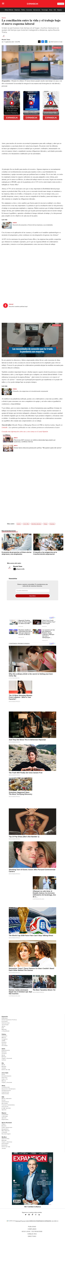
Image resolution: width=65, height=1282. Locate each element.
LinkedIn (4, 427)
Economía (29, 10)
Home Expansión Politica (9, 1019)
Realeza (4, 1052)
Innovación (5, 1106)
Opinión (4, 18)
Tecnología (44, 10)
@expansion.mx (32, 1214)
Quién (3, 1048)
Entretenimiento (6, 1076)
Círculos (4, 1053)
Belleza (4, 1056)
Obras (50, 10)
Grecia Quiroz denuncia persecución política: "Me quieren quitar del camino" (38, 448)
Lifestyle (4, 1132)
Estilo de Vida (6, 1146)
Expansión (5, 1016)
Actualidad (5, 1114)
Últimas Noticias (9, 10)
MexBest (4, 1137)
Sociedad (4, 1045)
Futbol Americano (7, 1127)
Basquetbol (5, 1129)
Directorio (32, 1236)
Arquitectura (5, 1092)
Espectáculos (6, 1050)
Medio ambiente (7, 1098)
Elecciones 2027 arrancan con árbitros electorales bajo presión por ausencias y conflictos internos (35, 441)
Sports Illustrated (7, 1122)
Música (4, 1080)
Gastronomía (5, 1138)
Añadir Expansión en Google (56, 41)
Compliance (32, 1229)
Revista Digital (60, 3)
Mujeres (59, 10)
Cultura (4, 1060)
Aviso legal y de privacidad (32, 1231)
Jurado (4, 1148)
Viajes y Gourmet (7, 1058)
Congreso (5, 1039)
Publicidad (32, 1226)
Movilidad (5, 1103)
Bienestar (5, 1145)
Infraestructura (6, 1090)
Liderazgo (5, 1116)
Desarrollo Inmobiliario (9, 1089)
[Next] (61, 541)
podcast (11, 304)
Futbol (4, 1124)
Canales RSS (32, 1234)
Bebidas (4, 1140)
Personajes (5, 1143)
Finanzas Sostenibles (8, 1105)
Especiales (5, 1119)
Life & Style (5, 1073)
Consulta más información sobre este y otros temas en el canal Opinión (25, 431)
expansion (40, 1214)
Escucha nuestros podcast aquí (18, 306)
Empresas (17, 10)
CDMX (3, 1040)
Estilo (3, 1074)
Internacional (36, 10)
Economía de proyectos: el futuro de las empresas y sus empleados (33, 225)
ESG (55, 10)
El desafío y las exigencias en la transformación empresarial (30, 391)
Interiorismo (5, 1093)
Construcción (6, 1087)
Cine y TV (5, 1079)
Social (3, 1100)
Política (23, 10)
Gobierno (4, 1035)
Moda (3, 1055)
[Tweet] (39, 41)
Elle (3, 1063)
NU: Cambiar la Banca (32, 1207)
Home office (26, 524)
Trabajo (45, 524)
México (16, 437)
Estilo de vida (6, 1069)
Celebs (4, 1068)
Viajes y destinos (7, 1142)
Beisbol (4, 1125)
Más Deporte (5, 1130)
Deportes (4, 1077)
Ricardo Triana (17, 566)
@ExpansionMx (20, 569)
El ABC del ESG (6, 1108)
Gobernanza (5, 1101)
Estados (4, 1042)
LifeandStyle (5, 1031)
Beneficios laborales (36, 524)
